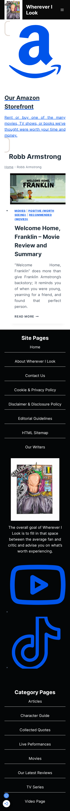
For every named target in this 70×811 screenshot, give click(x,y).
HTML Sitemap (35, 433)
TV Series (35, 787)
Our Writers (35, 447)
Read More (27, 316)
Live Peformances (35, 744)
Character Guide (35, 715)
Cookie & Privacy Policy (35, 390)
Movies (20, 210)
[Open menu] (62, 10)
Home (8, 167)
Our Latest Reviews (35, 773)
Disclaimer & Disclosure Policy (35, 404)
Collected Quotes (35, 730)
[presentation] (38, 188)
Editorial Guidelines (35, 418)
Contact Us (35, 375)
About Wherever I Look (35, 361)
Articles (35, 701)
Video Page (35, 801)
